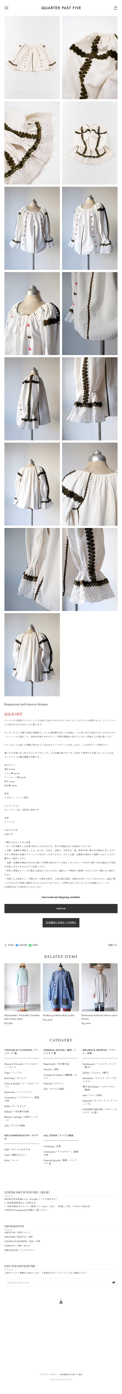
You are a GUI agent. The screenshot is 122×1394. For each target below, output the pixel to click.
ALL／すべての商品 (14, 1125)
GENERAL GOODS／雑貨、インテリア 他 (60, 1052)
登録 (114, 1283)
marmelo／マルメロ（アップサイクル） (99, 1080)
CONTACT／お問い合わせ (17, 1246)
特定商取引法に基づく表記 (71, 1374)
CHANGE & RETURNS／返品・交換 (22, 1241)
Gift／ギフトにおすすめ (17, 1149)
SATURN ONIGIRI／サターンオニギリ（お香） (100, 1111)
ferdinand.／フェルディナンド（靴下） (99, 1066)
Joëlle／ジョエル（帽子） (96, 1072)
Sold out (61, 908)
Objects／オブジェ (54, 1083)
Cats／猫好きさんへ (15, 1155)
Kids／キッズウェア (15, 1106)
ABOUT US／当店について (17, 1232)
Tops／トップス (13, 1072)
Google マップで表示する (43, 1199)
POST (11, 945)
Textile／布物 (51, 1069)
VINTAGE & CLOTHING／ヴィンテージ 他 (21, 1052)
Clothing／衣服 (52, 1146)
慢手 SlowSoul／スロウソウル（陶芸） (99, 1088)
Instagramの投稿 (24, 1210)
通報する (113, 945)
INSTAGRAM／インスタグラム (19, 1250)
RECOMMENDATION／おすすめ (21, 1137)
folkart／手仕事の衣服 (16, 1111)
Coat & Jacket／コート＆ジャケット (21, 1085)
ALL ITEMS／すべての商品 (59, 1135)
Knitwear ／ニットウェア (18, 1092)
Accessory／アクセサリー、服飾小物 (21, 1099)
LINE (35, 945)
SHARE (23, 945)
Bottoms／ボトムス (15, 1078)
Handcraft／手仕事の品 (56, 1064)
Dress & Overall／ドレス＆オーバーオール (21, 1066)
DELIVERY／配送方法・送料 (18, 1237)
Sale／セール (11, 1160)
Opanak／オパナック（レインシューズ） (100, 1102)
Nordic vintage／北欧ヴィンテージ (21, 1119)
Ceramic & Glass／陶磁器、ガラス (60, 1077)
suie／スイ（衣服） (93, 1095)
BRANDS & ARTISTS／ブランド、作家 (99, 1052)
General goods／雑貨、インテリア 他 (60, 1162)
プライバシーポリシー (49, 1374)
